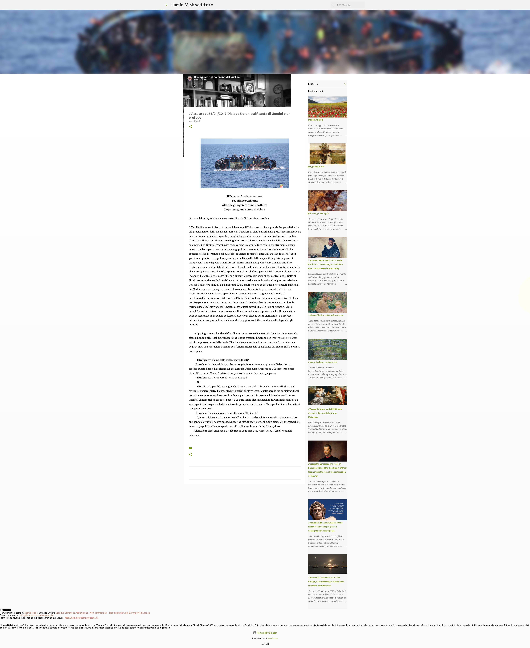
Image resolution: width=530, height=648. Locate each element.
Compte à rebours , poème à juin (322, 362)
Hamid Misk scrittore (191, 4)
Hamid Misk (30, 613)
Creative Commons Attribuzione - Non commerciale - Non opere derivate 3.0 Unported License (103, 613)
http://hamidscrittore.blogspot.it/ (36, 615)
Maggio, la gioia (315, 120)
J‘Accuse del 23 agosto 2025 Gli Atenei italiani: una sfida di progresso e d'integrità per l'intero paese (325, 527)
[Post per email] (190, 449)
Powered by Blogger (266, 633)
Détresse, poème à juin (318, 213)
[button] (190, 127)
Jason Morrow (272, 638)
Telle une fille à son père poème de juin (325, 315)
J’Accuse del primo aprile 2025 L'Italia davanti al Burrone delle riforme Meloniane (325, 413)
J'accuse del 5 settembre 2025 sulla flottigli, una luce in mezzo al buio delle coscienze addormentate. (326, 582)
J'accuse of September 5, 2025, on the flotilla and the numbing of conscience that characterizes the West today (325, 264)
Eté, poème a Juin (316, 167)
